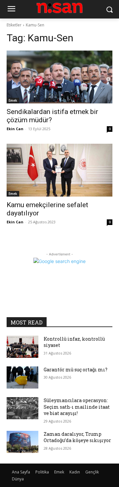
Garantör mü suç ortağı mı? (75, 369)
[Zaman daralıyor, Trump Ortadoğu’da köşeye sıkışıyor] (22, 442)
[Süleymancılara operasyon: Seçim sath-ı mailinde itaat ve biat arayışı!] (22, 408)
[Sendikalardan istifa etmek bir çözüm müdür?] (59, 77)
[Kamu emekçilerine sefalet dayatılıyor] (59, 170)
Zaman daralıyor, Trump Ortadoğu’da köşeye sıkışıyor (77, 437)
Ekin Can (15, 128)
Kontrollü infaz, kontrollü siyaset (74, 342)
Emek (13, 100)
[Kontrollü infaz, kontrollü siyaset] (22, 347)
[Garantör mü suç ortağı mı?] (22, 377)
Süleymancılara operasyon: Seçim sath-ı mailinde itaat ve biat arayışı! (77, 406)
